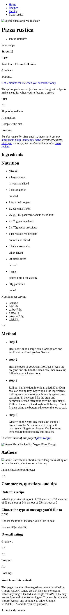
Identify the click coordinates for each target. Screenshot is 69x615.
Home (12, 4)
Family (13, 11)
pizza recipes (43, 438)
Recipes (13, 7)
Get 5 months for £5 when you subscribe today (28, 82)
